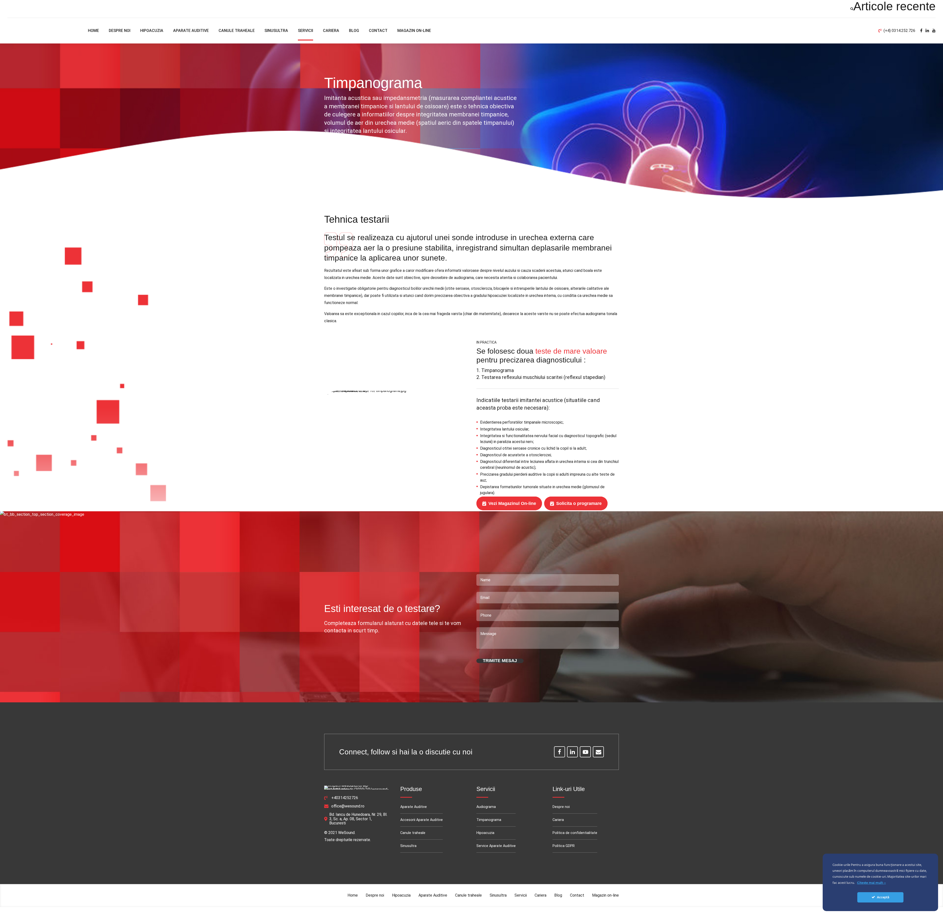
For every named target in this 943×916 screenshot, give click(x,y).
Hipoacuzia (151, 30)
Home (93, 30)
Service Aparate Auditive (496, 846)
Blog (354, 30)
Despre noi (119, 30)
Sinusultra (276, 30)
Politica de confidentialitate (575, 833)
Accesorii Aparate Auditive (421, 820)
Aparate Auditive (191, 30)
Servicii (305, 30)
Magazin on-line (414, 30)
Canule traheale (237, 30)
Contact (378, 30)
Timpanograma (488, 820)
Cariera (331, 30)
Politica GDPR (564, 846)
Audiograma (486, 807)
